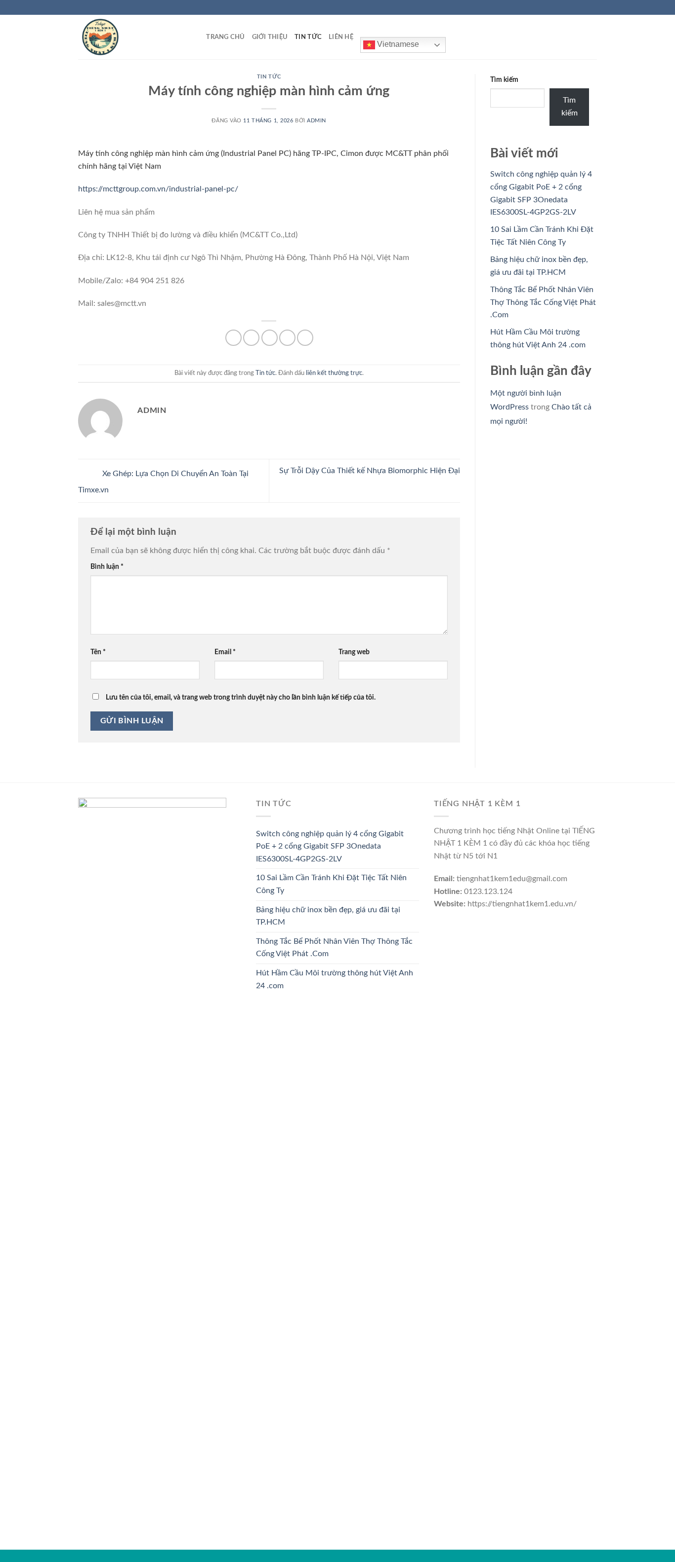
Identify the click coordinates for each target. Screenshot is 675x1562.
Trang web (354, 652)
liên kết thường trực (334, 373)
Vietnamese (397, 44)
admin (316, 120)
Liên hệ (341, 37)
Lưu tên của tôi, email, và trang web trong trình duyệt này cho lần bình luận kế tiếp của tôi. (241, 697)
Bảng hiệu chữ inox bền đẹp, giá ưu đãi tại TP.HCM (328, 916)
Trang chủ (225, 37)
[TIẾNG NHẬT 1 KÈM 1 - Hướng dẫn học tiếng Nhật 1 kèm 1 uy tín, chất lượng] (127, 37)
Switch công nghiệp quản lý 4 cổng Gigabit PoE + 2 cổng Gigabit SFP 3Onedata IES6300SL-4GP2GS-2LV (330, 846)
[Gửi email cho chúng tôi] (592, 7)
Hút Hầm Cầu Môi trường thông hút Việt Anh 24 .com (334, 979)
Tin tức (308, 37)
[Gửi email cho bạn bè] (269, 338)
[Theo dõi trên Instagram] (573, 7)
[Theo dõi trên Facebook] (564, 7)
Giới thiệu (270, 37)
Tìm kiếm (504, 79)
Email (225, 652)
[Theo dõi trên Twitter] (583, 7)
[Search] (195, 37)
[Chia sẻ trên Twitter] (251, 338)
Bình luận (107, 566)
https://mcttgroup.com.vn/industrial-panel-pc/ (158, 189)
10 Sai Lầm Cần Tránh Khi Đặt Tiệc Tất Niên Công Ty (331, 884)
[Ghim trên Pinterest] (287, 338)
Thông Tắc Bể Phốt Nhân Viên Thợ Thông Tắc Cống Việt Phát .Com (543, 302)
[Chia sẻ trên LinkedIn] (305, 338)
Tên (98, 652)
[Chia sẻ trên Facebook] (233, 338)
